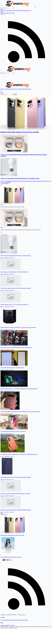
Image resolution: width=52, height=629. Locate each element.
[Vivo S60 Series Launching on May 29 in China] (8, 554)
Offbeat (10, 10)
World (7, 10)
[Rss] (26, 65)
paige (26, 181)
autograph (22, 181)
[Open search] (1, 90)
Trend (30, 10)
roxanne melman (39, 181)
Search (15, 94)
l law (45, 181)
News (4, 10)
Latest (2, 513)
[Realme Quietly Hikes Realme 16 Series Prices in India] (14, 533)
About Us (3, 12)
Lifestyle (20, 10)
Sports (14, 10)
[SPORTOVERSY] (18, 6)
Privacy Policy (12, 12)
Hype (17, 10)
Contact (6, 12)
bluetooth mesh (9, 181)
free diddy (9, 182)
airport (18, 181)
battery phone (3, 182)
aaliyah (34, 181)
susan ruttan (48, 181)
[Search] (13, 8)
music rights (30, 181)
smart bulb (15, 181)
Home (2, 10)
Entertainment (25, 10)
